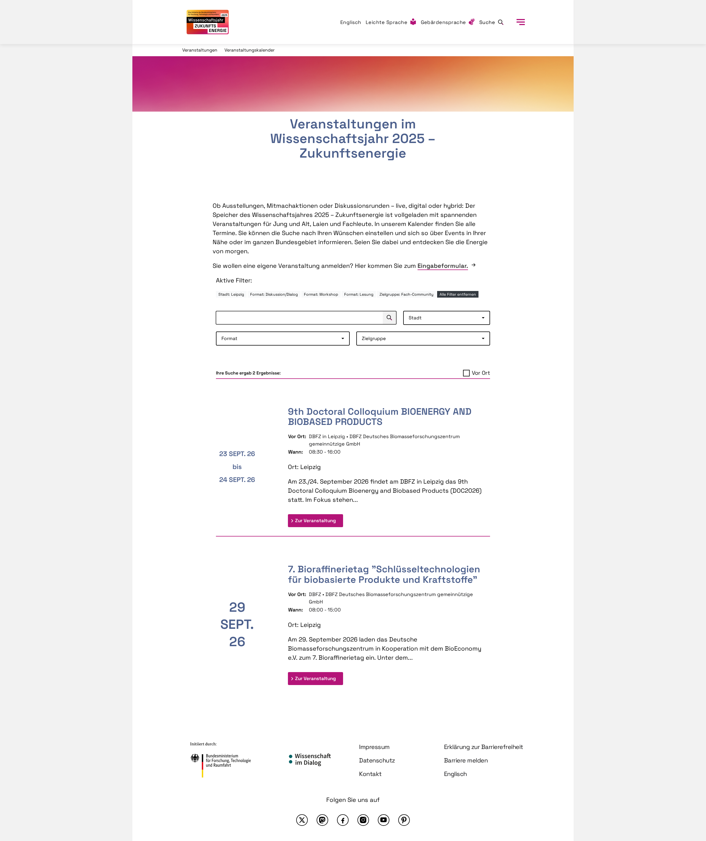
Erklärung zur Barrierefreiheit (483, 747)
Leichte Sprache (387, 22)
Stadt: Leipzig (231, 294)
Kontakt (370, 774)
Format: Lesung (358, 294)
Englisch (350, 22)
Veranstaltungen (199, 50)
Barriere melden (466, 760)
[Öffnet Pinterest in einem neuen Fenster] (404, 820)
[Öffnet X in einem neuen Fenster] (302, 820)
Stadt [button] (415, 318)
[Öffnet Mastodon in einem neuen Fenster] (322, 820)
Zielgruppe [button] (374, 338)
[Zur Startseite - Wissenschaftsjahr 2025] (207, 22)
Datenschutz (377, 760)
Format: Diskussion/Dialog (274, 294)
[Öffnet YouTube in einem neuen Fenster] (383, 820)
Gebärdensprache (443, 22)
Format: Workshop (321, 294)
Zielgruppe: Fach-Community (406, 294)
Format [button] (229, 338)
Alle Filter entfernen (458, 294)
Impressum (374, 747)
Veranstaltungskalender (249, 50)
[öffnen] (520, 22)
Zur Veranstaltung (319, 520)
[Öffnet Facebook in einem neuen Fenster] (343, 820)
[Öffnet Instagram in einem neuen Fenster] (363, 820)
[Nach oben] (689, 788)
